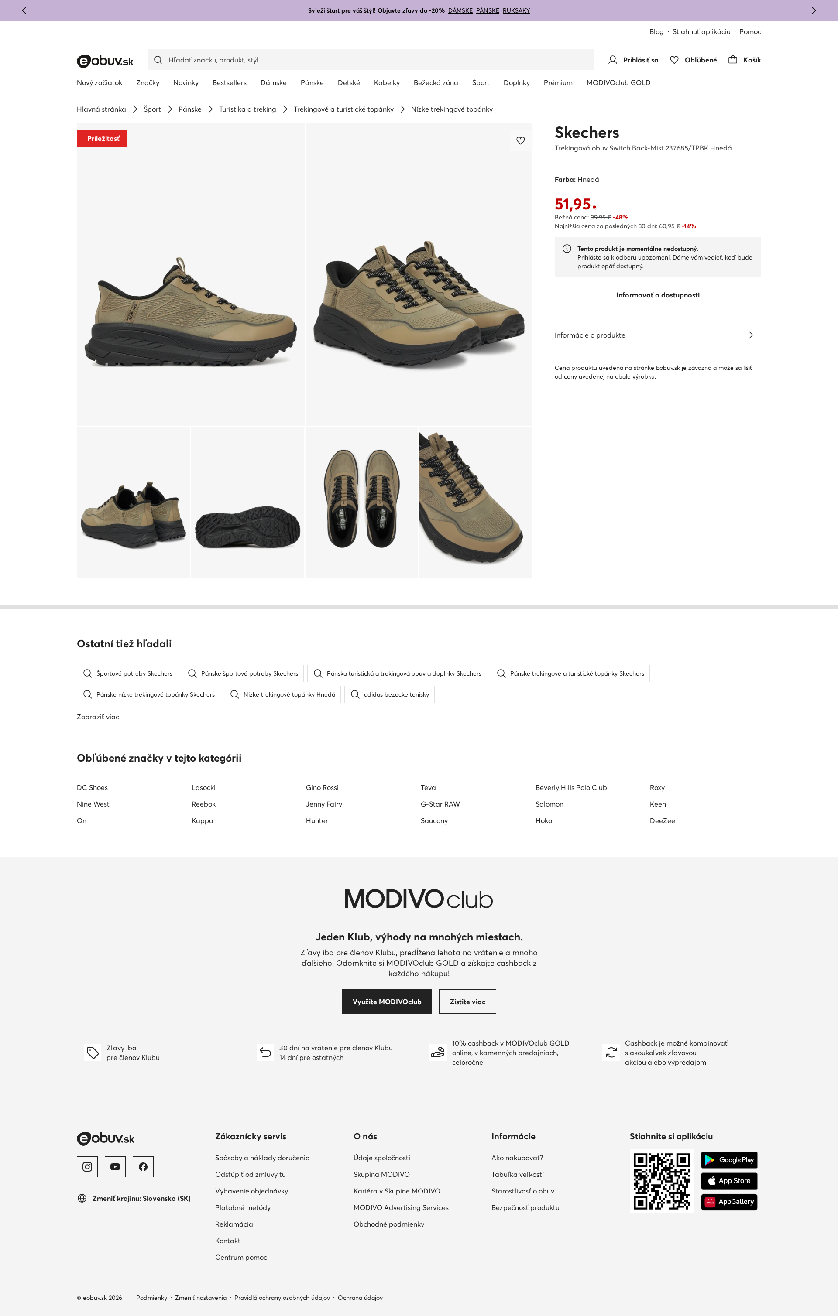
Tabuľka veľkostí (517, 1174)
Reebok (204, 804)
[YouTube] (115, 1166)
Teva (428, 787)
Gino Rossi (322, 787)
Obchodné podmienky (389, 1224)
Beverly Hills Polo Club (571, 787)
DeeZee (662, 820)
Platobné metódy (243, 1207)
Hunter (317, 820)
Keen (658, 804)
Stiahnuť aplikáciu (702, 31)
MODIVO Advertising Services (401, 1207)
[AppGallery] (729, 1202)
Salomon (549, 804)
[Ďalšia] (813, 10)
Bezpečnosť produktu (525, 1207)
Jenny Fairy (324, 804)
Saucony (434, 820)
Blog (656, 31)
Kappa (202, 820)
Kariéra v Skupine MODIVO (397, 1190)
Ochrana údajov (360, 1298)
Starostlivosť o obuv (522, 1190)
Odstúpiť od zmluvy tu (250, 1174)
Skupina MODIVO (382, 1174)
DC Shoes (92, 787)
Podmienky (151, 1298)
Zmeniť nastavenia (201, 1298)
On (81, 820)
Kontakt (227, 1240)
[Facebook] (143, 1166)
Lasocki (204, 787)
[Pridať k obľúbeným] (521, 140)
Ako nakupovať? (517, 1157)
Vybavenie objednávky (251, 1190)
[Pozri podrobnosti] (750, 335)
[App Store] (729, 1181)
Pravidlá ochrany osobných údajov (282, 1298)
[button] (191, 274)
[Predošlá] (24, 10)
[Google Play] (729, 1160)
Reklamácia (234, 1224)
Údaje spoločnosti (382, 1157)
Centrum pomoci (242, 1257)
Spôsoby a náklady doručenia (262, 1157)
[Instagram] (87, 1166)
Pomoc (750, 31)
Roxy (657, 787)
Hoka (544, 820)
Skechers (587, 132)
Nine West (93, 804)
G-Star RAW (440, 804)
